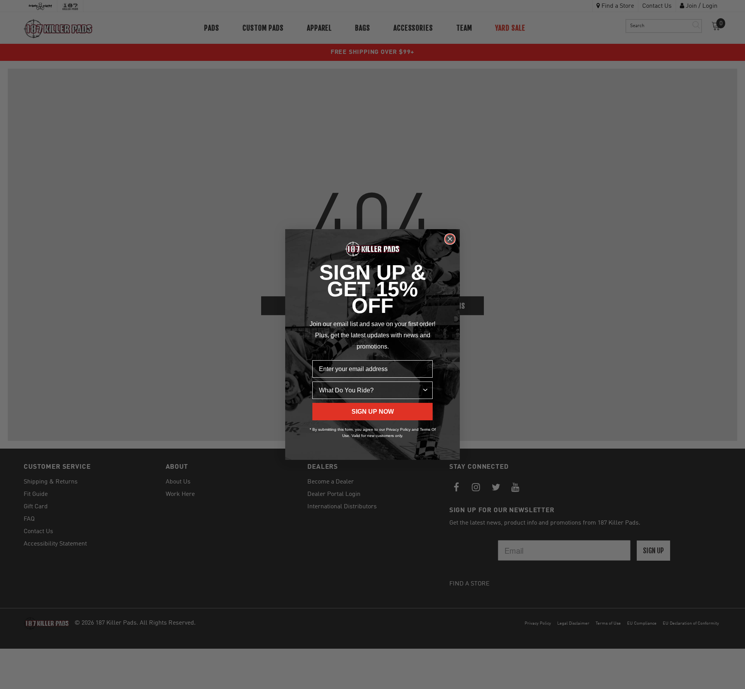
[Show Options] (425, 390)
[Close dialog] (450, 239)
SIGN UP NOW (373, 411)
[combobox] (370, 390)
